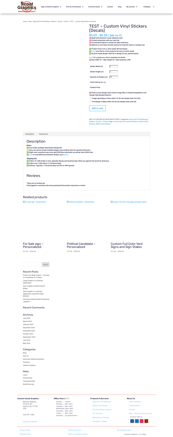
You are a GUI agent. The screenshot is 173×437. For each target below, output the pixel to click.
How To (25, 356)
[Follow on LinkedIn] (137, 421)
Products (26, 362)
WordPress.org (28, 384)
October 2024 (28, 334)
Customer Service (30, 421)
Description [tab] (29, 134)
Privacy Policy (25, 430)
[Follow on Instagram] (141, 421)
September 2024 (29, 337)
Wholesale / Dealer (100, 421)
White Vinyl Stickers (103, 124)
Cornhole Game (94, 7)
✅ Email (92, 51)
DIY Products (98, 413)
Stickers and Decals (100, 406)
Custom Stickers (131, 121)
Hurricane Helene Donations (33, 359)
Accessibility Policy (124, 430)
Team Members (135, 402)
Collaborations (134, 406)
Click (31, 155)
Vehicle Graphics (29, 365)
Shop (30, 21)
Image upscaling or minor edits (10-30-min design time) (116, 98)
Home (25, 21)
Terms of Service (74, 430)
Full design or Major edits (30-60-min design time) (114, 102)
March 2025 (27, 321)
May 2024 (26, 343)
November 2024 (29, 331)
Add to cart (97, 108)
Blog (119, 7)
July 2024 (26, 340)
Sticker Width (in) (96, 66)
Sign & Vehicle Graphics (50, 7)
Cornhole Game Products (102, 410)
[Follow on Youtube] (146, 421)
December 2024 (29, 328)
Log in (25, 375)
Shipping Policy (25, 434)
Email (91, 57)
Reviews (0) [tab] (43, 134)
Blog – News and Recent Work (140, 413)
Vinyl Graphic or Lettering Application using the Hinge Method (33, 293)
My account (130, 7)
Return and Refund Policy (78, 434)
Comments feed (29, 381)
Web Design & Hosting (101, 417)
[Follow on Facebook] (132, 421)
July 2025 (26, 318)
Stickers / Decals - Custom (60, 21)
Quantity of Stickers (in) (99, 77)
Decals (65, 155)
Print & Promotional (73, 7)
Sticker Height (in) (97, 72)
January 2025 (28, 324)
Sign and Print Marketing (41, 21)
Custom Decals (119, 121)
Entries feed (27, 378)
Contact (110, 7)
